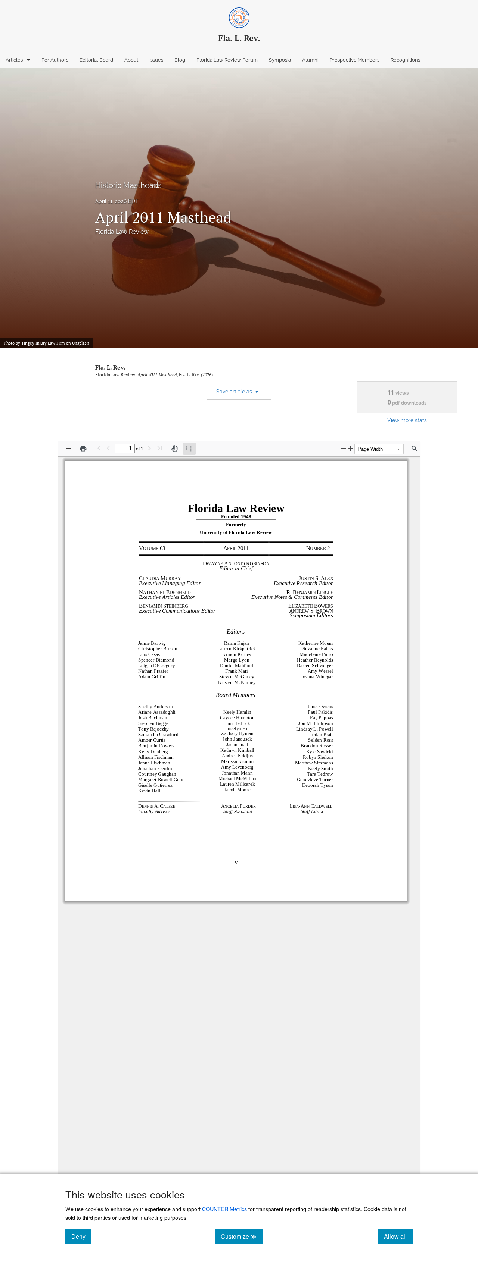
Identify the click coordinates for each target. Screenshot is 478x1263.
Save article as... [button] (237, 392)
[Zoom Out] (343, 448)
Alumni (310, 60)
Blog (179, 60)
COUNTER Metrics (224, 1209)
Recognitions (405, 60)
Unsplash (80, 343)
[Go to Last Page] (159, 448)
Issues (156, 60)
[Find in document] (414, 449)
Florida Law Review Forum (227, 60)
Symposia (280, 60)
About (131, 60)
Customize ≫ (242, 1236)
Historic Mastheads (128, 185)
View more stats (407, 420)
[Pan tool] (174, 449)
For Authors (54, 60)
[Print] (83, 449)
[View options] (68, 448)
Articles (14, 60)
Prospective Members (354, 60)
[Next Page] (149, 448)
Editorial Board (96, 60)
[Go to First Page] (97, 448)
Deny (81, 1236)
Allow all (398, 1236)
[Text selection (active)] (189, 449)
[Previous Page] (108, 448)
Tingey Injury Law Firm (43, 343)
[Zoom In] (350, 448)
